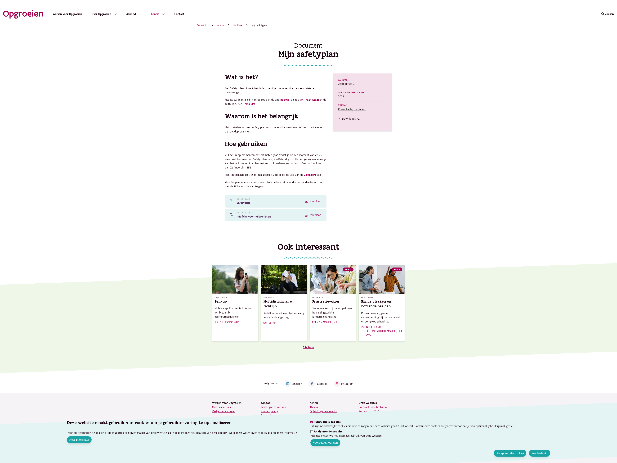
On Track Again (309, 100)
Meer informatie (79, 439)
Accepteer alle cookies (510, 453)
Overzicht (202, 25)
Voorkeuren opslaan (325, 442)
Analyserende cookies (328, 431)
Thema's (314, 407)
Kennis (220, 25)
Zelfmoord (310, 175)
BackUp (285, 100)
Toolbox (237, 25)
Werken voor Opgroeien (67, 14)
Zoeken (609, 14)
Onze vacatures (221, 407)
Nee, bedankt (540, 453)
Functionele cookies (327, 422)
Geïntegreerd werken (273, 407)
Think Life (249, 104)
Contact (179, 14)
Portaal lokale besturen (373, 407)
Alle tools (308, 347)
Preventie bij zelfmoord (352, 109)
